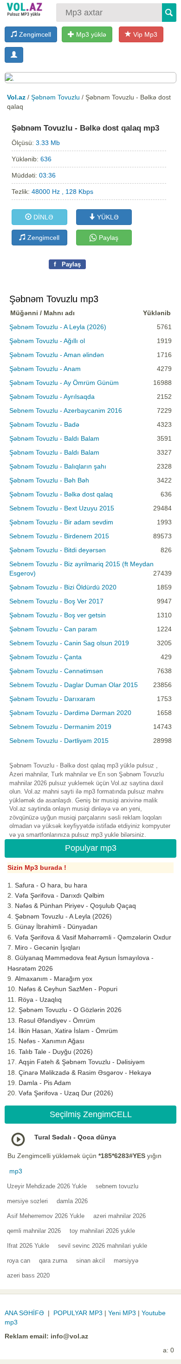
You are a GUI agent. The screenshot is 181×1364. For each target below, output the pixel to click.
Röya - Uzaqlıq (40, 999)
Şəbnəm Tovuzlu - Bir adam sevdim (61, 522)
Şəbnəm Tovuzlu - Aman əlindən (56, 354)
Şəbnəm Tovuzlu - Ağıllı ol (47, 340)
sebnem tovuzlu (117, 1186)
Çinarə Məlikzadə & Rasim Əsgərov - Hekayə (85, 1072)
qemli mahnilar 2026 (34, 1230)
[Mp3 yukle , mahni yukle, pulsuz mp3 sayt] (24, 9)
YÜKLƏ (107, 217)
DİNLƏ (42, 217)
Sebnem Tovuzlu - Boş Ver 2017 (56, 601)
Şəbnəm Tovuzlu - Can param (53, 629)
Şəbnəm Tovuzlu (55, 97)
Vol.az (16, 97)
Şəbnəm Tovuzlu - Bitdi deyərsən (57, 550)
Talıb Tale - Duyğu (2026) (56, 1051)
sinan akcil (90, 1260)
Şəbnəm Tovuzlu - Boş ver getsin (57, 615)
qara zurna (53, 1260)
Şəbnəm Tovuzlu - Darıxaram (52, 698)
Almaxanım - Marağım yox (53, 978)
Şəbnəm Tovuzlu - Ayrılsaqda (52, 396)
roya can (18, 1260)
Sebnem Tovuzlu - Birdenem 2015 (59, 536)
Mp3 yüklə (90, 34)
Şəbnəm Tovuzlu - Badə (44, 424)
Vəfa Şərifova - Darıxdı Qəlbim (59, 895)
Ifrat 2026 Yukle (28, 1245)
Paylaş (107, 237)
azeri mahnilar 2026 (119, 1215)
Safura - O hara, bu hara (51, 885)
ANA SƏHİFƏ (24, 1313)
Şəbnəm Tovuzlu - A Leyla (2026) (57, 327)
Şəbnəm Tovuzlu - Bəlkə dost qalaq (61, 494)
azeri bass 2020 (28, 1275)
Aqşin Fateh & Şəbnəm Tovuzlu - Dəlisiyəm (82, 1062)
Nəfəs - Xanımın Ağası (51, 1041)
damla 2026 (72, 1201)
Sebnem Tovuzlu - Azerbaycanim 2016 (65, 410)
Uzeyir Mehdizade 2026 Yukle (47, 1186)
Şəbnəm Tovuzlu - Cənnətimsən (56, 671)
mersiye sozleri (27, 1201)
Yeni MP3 (122, 1313)
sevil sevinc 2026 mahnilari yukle (102, 1245)
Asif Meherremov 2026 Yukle (45, 1215)
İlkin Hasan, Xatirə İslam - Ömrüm (68, 1030)
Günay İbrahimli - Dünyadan (56, 926)
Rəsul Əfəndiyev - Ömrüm (57, 1020)
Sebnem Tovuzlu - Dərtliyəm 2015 (59, 740)
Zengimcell (34, 34)
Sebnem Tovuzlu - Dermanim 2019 (60, 726)
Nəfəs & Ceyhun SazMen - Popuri (68, 989)
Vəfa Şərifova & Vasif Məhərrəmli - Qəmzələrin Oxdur (93, 937)
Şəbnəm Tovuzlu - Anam (45, 368)
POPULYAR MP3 (78, 1313)
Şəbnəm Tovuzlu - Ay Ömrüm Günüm (64, 382)
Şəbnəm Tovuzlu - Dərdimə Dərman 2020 (70, 712)
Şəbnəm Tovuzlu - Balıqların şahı (57, 466)
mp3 (15, 1171)
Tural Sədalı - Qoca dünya (75, 1137)
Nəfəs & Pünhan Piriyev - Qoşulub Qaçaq (75, 905)
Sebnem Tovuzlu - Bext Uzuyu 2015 (61, 508)
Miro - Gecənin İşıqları (47, 947)
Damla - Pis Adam (45, 1082)
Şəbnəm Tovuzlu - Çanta (45, 657)
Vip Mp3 (144, 34)
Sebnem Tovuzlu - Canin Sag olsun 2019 (69, 643)
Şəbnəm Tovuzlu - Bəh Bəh (49, 480)
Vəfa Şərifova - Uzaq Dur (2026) (66, 1093)
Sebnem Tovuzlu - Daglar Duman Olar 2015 (73, 685)
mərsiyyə (126, 1260)
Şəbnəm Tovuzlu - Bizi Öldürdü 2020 (62, 587)
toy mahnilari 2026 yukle (102, 1230)
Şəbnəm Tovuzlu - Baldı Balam (54, 438)
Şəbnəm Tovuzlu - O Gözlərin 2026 (70, 1009)
